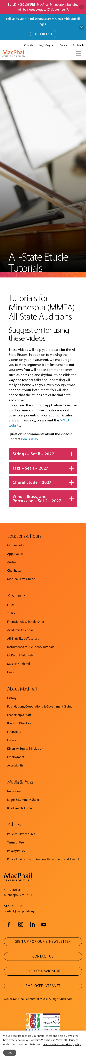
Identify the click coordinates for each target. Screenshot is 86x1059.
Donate (63, 45)
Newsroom (14, 791)
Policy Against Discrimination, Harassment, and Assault (43, 859)
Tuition (12, 613)
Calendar (29, 45)
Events (11, 740)
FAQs (10, 605)
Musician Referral (18, 664)
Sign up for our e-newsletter (43, 941)
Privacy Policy (16, 851)
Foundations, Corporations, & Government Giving (40, 706)
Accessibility (15, 765)
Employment (15, 757)
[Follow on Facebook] (9, 925)
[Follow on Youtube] (44, 925)
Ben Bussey (29, 439)
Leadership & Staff (19, 715)
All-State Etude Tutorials (23, 638)
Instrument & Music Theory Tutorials (30, 647)
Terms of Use (15, 842)
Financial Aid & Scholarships (25, 622)
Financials (14, 732)
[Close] (81, 7)
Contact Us (43, 956)
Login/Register (46, 45)
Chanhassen (15, 570)
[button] (78, 53)
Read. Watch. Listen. (20, 808)
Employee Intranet (43, 986)
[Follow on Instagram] (21, 925)
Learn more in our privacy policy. (62, 1044)
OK (10, 1052)
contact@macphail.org (19, 911)
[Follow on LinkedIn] (32, 925)
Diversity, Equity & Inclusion (25, 748)
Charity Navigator (43, 971)
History (11, 698)
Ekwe (10, 672)
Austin (11, 562)
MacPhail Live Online (21, 579)
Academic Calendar (20, 630)
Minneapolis (15, 545)
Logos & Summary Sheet (23, 800)
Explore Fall (43, 34)
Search (80, 45)
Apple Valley (15, 554)
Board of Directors (19, 723)
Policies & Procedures (21, 834)
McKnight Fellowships (22, 655)
